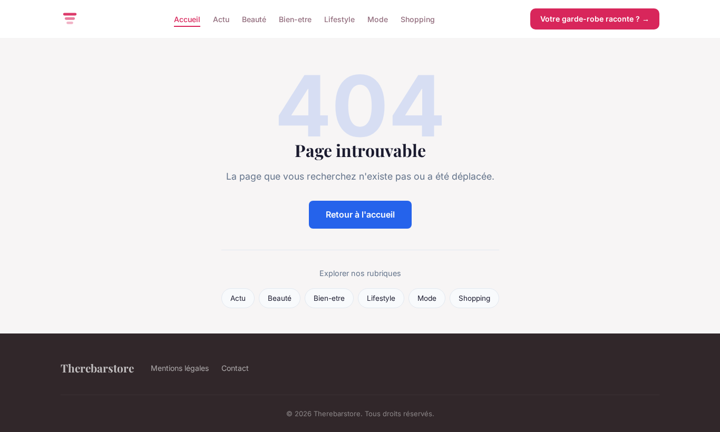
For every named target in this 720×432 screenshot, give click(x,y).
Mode (377, 18)
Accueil (187, 18)
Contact (235, 368)
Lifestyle (339, 18)
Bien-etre (295, 18)
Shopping (418, 18)
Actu (221, 18)
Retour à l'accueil (360, 214)
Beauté (254, 18)
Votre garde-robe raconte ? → (594, 18)
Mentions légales (180, 368)
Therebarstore (97, 367)
